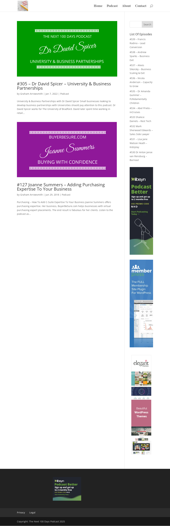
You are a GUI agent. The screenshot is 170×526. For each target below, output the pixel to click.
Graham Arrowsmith (31, 93)
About (126, 6)
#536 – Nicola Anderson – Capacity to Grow (141, 82)
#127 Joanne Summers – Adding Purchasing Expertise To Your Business (61, 187)
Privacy (21, 512)
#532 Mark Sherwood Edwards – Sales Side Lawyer (141, 130)
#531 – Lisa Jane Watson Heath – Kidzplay (138, 143)
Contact (140, 6)
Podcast (112, 6)
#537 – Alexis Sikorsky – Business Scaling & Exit (140, 69)
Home (98, 6)
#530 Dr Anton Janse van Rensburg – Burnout (141, 156)
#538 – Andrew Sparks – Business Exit (140, 56)
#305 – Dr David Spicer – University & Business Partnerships (64, 86)
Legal (32, 512)
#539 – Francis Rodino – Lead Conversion (138, 43)
